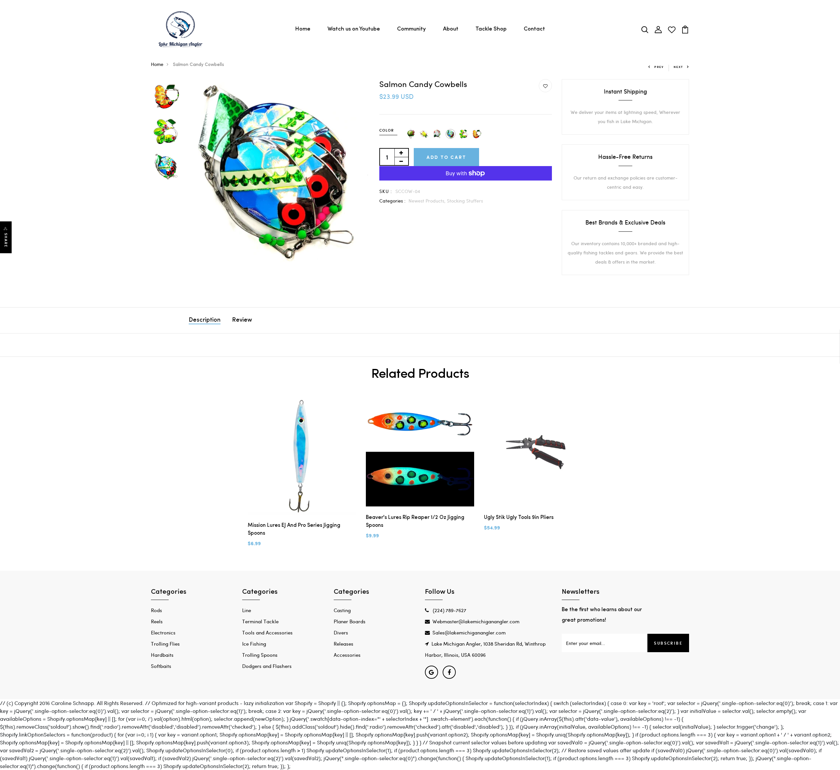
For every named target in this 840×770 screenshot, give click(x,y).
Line (246, 610)
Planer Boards (350, 621)
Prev (659, 67)
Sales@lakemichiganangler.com (469, 632)
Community (411, 29)
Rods (156, 610)
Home (302, 29)
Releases (343, 643)
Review (242, 320)
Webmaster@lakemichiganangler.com (475, 621)
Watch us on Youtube (353, 29)
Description (204, 320)
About (450, 29)
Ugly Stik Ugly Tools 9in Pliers (519, 517)
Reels (157, 621)
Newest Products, (428, 201)
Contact (534, 29)
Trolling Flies (165, 643)
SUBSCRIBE (668, 643)
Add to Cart (446, 157)
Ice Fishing (254, 643)
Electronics (163, 632)
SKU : (385, 191)
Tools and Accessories (267, 632)
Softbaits (161, 666)
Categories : (392, 201)
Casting (342, 610)
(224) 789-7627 (448, 610)
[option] (166, 96)
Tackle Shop (491, 29)
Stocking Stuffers (465, 201)
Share (6, 240)
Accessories (347, 655)
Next (678, 67)
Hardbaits (162, 655)
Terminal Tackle (260, 621)
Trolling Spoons (260, 655)
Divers (341, 632)
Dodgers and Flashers (267, 666)
